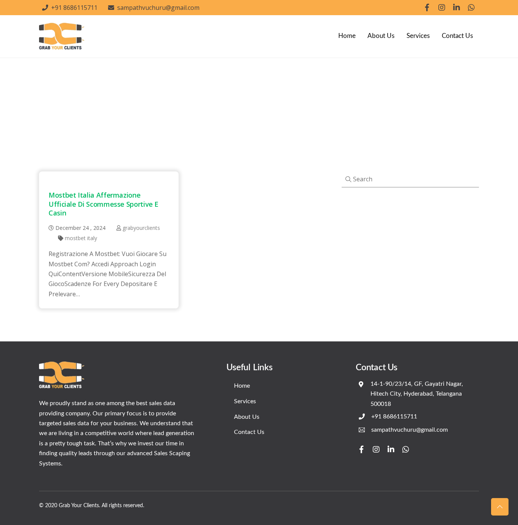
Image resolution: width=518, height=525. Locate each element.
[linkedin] (456, 7)
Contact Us (457, 36)
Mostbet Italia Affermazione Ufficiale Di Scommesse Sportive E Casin (104, 203)
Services (418, 36)
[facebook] (427, 7)
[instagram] (441, 7)
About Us (380, 36)
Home (347, 36)
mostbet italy (81, 238)
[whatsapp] (471, 7)
